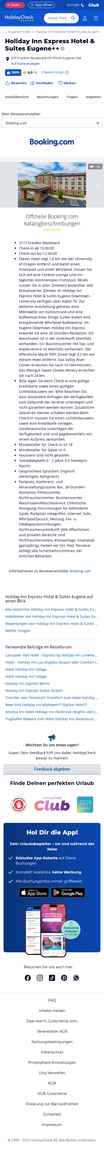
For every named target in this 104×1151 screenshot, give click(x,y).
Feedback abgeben (52, 769)
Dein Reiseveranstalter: (21, 113)
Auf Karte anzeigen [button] (25, 63)
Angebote (93, 97)
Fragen (72, 97)
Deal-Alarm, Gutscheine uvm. (52, 1021)
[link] (85, 18)
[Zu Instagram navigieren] (40, 978)
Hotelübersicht (17, 97)
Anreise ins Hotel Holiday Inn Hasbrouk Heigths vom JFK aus (52, 711)
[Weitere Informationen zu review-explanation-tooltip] (67, 73)
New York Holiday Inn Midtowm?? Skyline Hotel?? (46, 704)
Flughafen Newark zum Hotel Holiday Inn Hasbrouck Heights (52, 718)
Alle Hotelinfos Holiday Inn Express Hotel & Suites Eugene (52, 609)
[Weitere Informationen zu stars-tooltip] (62, 49)
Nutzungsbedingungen (52, 1042)
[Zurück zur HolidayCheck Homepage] (19, 18)
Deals (13, 5)
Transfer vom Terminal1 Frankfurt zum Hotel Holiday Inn (52, 697)
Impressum (52, 1124)
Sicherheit (52, 1114)
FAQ (52, 1000)
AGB (52, 1083)
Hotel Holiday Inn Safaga (26, 669)
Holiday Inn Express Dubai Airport (34, 690)
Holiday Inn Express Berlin (27, 683)
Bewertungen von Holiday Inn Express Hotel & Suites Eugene (52, 623)
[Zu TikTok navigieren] (52, 978)
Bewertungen (48, 97)
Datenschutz (52, 1052)
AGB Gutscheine (52, 1093)
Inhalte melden (52, 1010)
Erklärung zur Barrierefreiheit (52, 1104)
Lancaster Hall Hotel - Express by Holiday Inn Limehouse (52, 655)
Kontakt (73, 5)
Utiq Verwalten (52, 1073)
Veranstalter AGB (52, 1031)
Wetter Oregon (17, 630)
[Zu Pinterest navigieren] (64, 978)
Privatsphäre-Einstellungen (52, 1062)
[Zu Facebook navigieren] (28, 978)
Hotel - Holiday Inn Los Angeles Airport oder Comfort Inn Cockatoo (52, 662)
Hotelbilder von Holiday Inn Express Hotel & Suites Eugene (52, 616)
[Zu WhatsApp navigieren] (76, 978)
